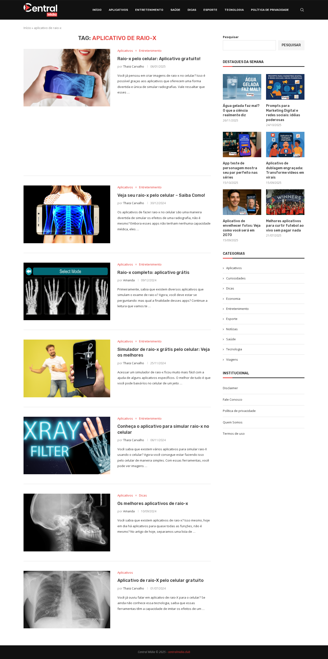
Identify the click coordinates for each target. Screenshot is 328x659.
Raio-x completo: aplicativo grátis (153, 272)
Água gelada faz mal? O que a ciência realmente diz (241, 110)
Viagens (232, 359)
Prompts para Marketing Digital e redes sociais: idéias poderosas (283, 113)
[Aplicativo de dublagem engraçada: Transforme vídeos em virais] (285, 144)
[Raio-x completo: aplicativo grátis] (67, 291)
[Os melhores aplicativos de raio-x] (67, 522)
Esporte (210, 10)
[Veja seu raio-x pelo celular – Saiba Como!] (67, 214)
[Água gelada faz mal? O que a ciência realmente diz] (242, 87)
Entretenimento (149, 10)
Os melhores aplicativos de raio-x (152, 503)
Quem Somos (233, 422)
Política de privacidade (270, 10)
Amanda (129, 280)
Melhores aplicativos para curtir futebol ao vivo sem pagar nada (285, 225)
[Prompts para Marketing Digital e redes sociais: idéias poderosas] (285, 87)
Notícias (232, 329)
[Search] (302, 9)
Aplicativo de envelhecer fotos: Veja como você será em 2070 (242, 228)
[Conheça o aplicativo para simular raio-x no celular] (67, 445)
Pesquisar (231, 37)
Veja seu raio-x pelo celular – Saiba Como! (161, 195)
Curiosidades (236, 278)
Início (97, 10)
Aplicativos (118, 10)
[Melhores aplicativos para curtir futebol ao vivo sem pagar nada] (285, 202)
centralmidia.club (179, 652)
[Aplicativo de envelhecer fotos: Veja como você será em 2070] (242, 202)
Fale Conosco (232, 399)
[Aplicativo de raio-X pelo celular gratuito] (67, 599)
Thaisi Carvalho (133, 66)
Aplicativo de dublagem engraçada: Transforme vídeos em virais (285, 170)
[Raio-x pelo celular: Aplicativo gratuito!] (67, 77)
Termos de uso (234, 433)
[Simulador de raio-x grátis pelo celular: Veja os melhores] (67, 368)
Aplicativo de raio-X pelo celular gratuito (160, 580)
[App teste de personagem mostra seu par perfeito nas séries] (242, 144)
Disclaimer (230, 388)
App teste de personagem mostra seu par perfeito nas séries (240, 170)
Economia (233, 298)
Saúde (175, 10)
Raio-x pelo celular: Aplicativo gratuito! (158, 58)
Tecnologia (234, 10)
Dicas (192, 10)
